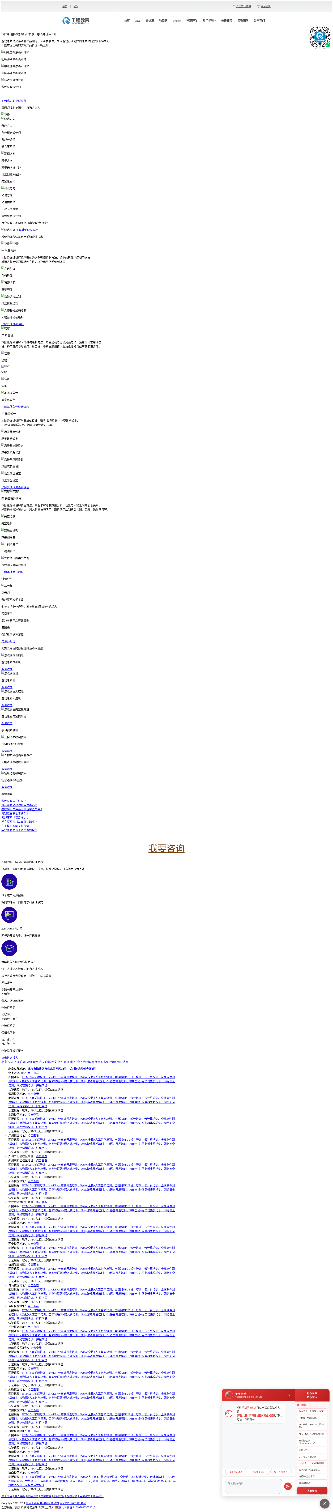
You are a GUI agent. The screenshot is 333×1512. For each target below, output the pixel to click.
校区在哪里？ (281, 1472)
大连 (35, 1061)
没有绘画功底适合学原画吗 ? (19, 805)
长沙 (79, 1061)
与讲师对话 (8, 641)
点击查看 (33, 1073)
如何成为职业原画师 (13, 100)
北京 (4, 1061)
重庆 (73, 1061)
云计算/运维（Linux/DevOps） (307, 1442)
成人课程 (19, 1496)
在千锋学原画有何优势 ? (16, 826)
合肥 (113, 1061)
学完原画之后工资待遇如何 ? (19, 830)
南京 (94, 1061)
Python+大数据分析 (308, 1418)
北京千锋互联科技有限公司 (42, 1503)
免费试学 (85, 1496)
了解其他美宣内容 (12, 572)
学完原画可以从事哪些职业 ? (19, 821)
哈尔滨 (87, 1061)
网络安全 (303, 1450)
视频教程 (59, 1496)
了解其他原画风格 (27, 229)
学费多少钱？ (258, 1472)
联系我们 (98, 1496)
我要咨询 (166, 849)
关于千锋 (6, 1496)
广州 (23, 1061)
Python (177, 20)
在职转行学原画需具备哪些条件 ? (21, 809)
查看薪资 (72, 1496)
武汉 (41, 1061)
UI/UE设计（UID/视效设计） (312, 1463)
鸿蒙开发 (192, 20)
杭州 (60, 1061)
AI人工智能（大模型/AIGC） (312, 1434)
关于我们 (259, 20)
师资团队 (243, 20)
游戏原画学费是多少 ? (14, 817)
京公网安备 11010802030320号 (76, 1507)
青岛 (66, 1061)
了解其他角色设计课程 (15, 406)
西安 (54, 1061)
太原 (100, 1061)
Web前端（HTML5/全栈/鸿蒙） (311, 1426)
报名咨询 (33, 1496)
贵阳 (119, 1061)
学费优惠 (46, 1496)
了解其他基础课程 (12, 324)
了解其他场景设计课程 (15, 487)
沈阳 (107, 1061)
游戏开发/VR (305, 1483)
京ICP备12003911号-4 (73, 1503)
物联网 (163, 20)
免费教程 (226, 20)
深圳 (10, 1061)
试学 (76, 6)
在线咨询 (266, 6)
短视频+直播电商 (307, 1476)
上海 (16, 1061)
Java (137, 20)
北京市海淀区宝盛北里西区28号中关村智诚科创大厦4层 (62, 1068)
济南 (125, 1061)
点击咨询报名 (9, 1057)
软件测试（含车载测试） (310, 1470)
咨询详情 (6, 669)
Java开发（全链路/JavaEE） (312, 1411)
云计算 (150, 20)
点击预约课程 (243, 6)
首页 (64, 6)
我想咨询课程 (236, 1472)
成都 (48, 1061)
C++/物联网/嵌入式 (307, 1457)
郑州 (29, 1061)
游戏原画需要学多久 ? (14, 813)
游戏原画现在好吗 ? (13, 801)
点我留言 (312, 1491)
